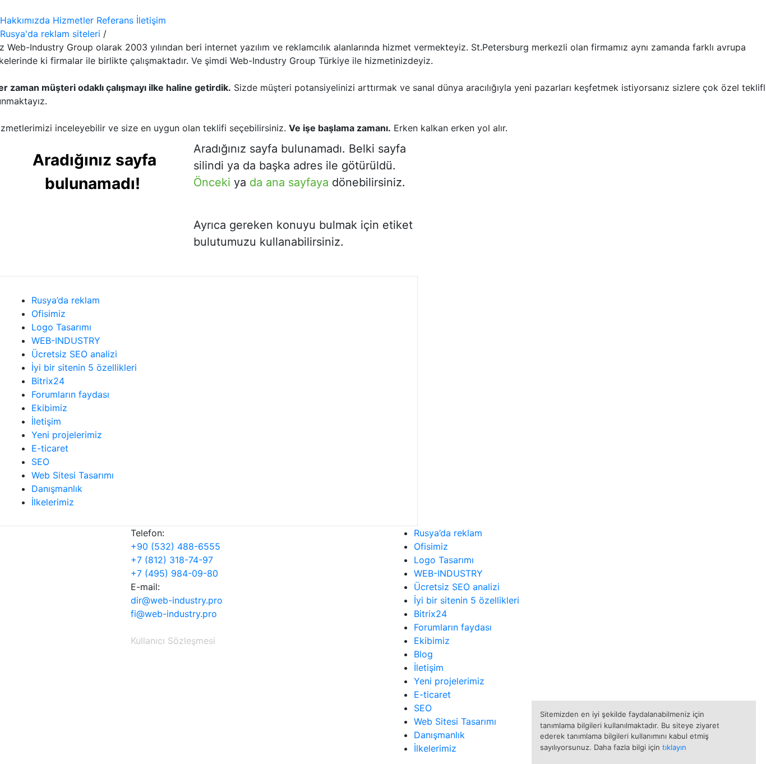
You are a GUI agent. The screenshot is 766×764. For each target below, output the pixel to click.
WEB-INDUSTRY (65, 340)
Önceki (211, 182)
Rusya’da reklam (65, 300)
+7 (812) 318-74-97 (172, 559)
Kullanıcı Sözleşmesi (173, 640)
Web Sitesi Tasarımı (72, 475)
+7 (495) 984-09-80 (174, 573)
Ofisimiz (48, 313)
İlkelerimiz (52, 502)
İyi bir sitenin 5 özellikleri (84, 367)
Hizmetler (73, 20)
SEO (40, 461)
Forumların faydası (70, 394)
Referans (114, 20)
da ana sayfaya (289, 182)
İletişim (151, 20)
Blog (423, 654)
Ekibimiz (49, 407)
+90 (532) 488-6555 (175, 546)
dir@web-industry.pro (177, 600)
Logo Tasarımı (61, 327)
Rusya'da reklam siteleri (50, 33)
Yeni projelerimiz (66, 434)
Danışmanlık (56, 488)
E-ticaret (49, 448)
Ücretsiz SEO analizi (74, 354)
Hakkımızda (25, 20)
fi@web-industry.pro (174, 613)
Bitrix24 (47, 380)
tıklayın (674, 747)
